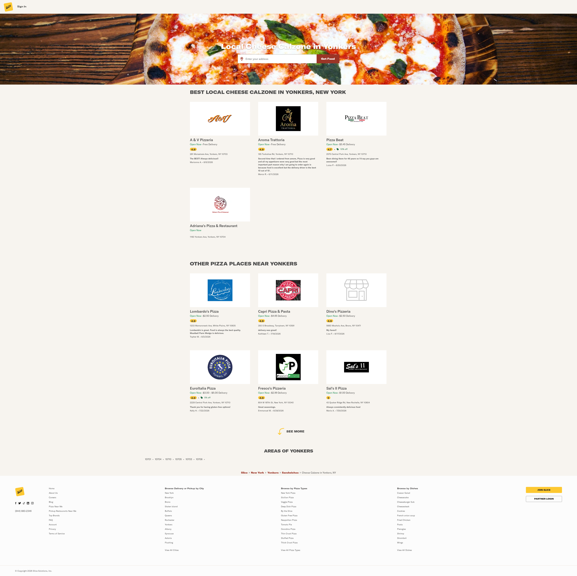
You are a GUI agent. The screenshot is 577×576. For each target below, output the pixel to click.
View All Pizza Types (290, 550)
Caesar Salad (403, 493)
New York (257, 472)
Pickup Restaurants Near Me (62, 511)
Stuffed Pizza (287, 538)
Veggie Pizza (287, 502)
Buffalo (168, 511)
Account (53, 524)
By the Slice (286, 511)
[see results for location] (242, 58)
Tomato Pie (286, 524)
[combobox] (281, 58)
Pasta (400, 524)
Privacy (52, 529)
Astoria (168, 538)
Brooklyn (169, 497)
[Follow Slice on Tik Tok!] (24, 503)
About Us (53, 493)
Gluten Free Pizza (289, 515)
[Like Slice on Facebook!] (15, 503)
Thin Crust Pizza (289, 533)
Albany (168, 529)
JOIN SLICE (543, 490)
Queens (168, 515)
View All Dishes (404, 550)
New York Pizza (288, 493)
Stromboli (402, 538)
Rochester (169, 520)
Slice (244, 472)
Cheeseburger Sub (405, 502)
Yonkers (273, 472)
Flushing (169, 542)
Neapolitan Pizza (289, 520)
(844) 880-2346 (23, 511)
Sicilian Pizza (287, 497)
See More (295, 431)
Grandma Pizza (288, 529)
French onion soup (406, 515)
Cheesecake (403, 497)
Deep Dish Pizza (288, 506)
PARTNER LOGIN (544, 498)
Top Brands (54, 515)
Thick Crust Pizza (289, 542)
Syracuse (169, 533)
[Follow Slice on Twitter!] (19, 503)
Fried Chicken (403, 520)
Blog (51, 502)
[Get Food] (328, 58)
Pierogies (401, 529)
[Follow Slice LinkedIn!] (28, 503)
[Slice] (8, 6)
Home (51, 488)
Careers (52, 497)
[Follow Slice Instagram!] (32, 503)
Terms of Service (57, 533)
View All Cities (172, 550)
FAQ (51, 520)
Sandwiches (290, 472)
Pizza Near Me (55, 506)
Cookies (401, 511)
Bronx (167, 502)
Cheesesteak (403, 506)
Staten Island (171, 506)
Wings (400, 542)
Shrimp (400, 533)
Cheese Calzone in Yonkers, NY (319, 472)
